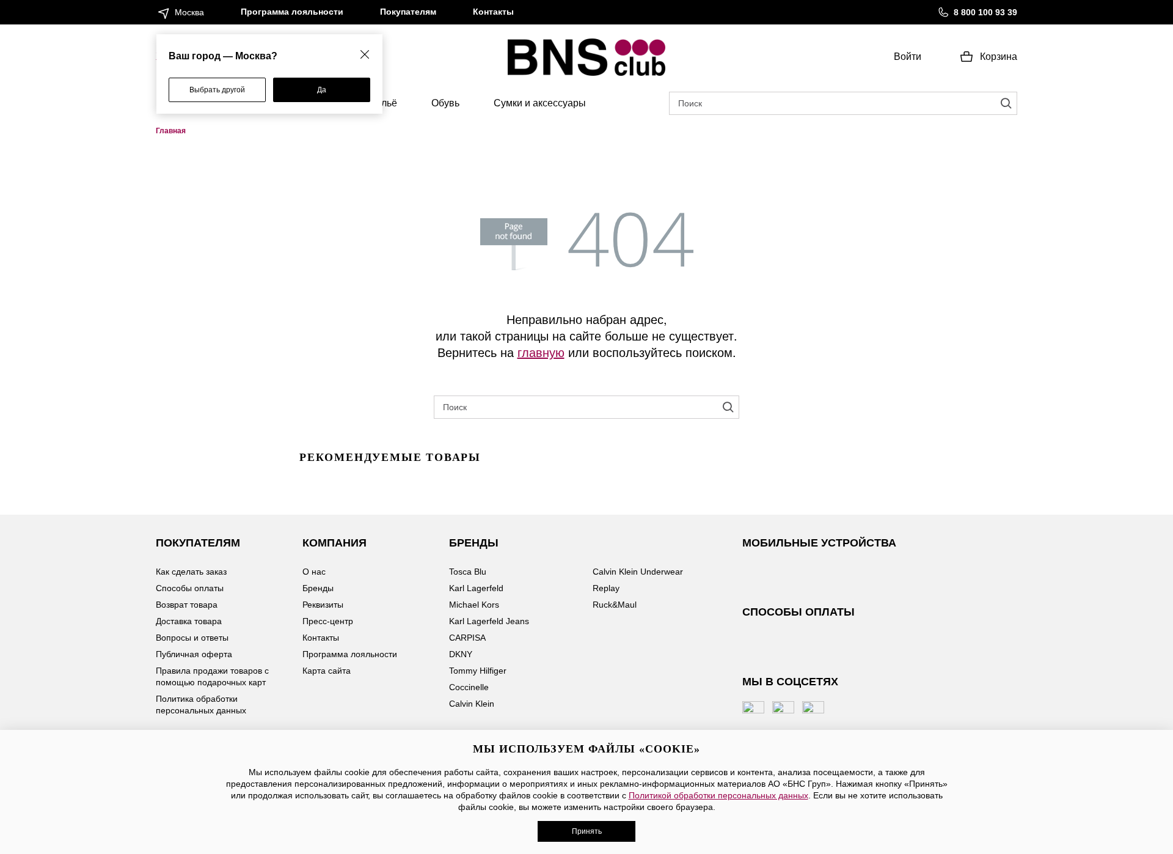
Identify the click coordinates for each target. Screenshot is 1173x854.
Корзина (998, 56)
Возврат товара (186, 604)
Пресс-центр (327, 621)
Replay (606, 588)
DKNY (460, 654)
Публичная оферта (194, 654)
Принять (587, 831)
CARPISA (467, 637)
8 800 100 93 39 (985, 12)
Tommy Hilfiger (477, 670)
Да (321, 90)
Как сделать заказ (191, 571)
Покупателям (408, 12)
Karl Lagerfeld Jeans (489, 621)
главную (541, 352)
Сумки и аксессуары (540, 103)
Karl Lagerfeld (476, 588)
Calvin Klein (471, 704)
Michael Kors (474, 604)
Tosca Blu (467, 571)
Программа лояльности (292, 12)
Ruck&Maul (615, 604)
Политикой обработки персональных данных (718, 795)
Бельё (383, 103)
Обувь (445, 103)
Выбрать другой (217, 90)
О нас (314, 571)
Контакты (493, 12)
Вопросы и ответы (192, 637)
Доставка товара (189, 621)
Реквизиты (322, 604)
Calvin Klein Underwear (638, 571)
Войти (907, 56)
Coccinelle (469, 687)
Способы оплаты (190, 588)
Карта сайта (326, 670)
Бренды (318, 588)
